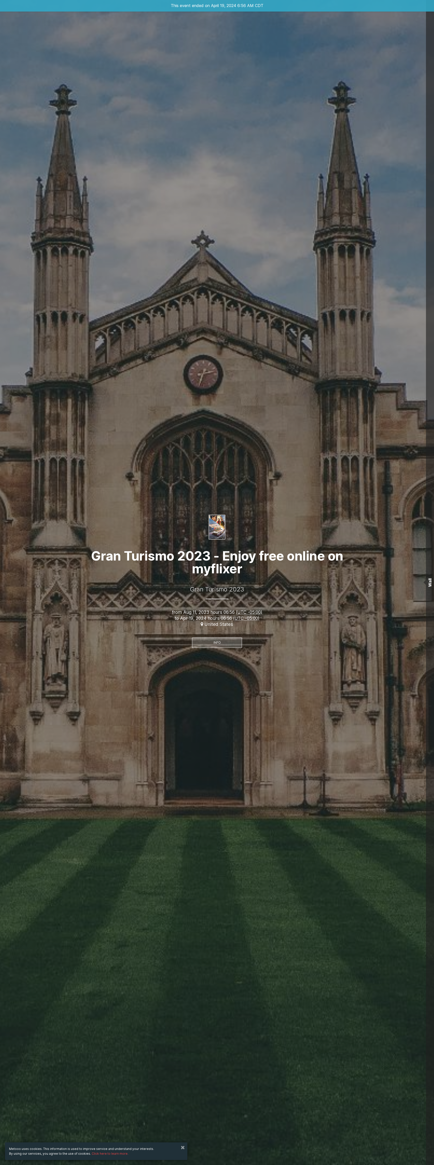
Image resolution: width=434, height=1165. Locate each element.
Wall (429, 582)
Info (217, 642)
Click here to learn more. (110, 1153)
